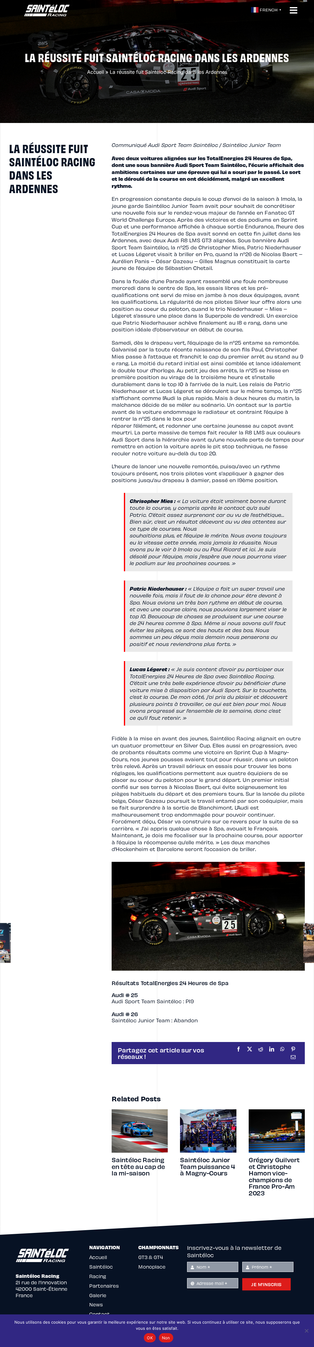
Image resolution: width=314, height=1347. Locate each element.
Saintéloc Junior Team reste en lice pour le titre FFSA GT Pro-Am (139, 1169)
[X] (249, 1049)
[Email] (293, 1057)
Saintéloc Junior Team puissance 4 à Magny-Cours (276, 1166)
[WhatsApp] (282, 1049)
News (96, 1291)
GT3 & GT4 (150, 1244)
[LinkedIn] (271, 1049)
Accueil (95, 72)
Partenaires (104, 1272)
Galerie (97, 1282)
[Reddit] (260, 1049)
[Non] (306, 1331)
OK (150, 1337)
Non (166, 1337)
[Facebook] (238, 1049)
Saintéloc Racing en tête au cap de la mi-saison (206, 1166)
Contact (99, 1301)
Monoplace (152, 1253)
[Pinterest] (293, 1049)
